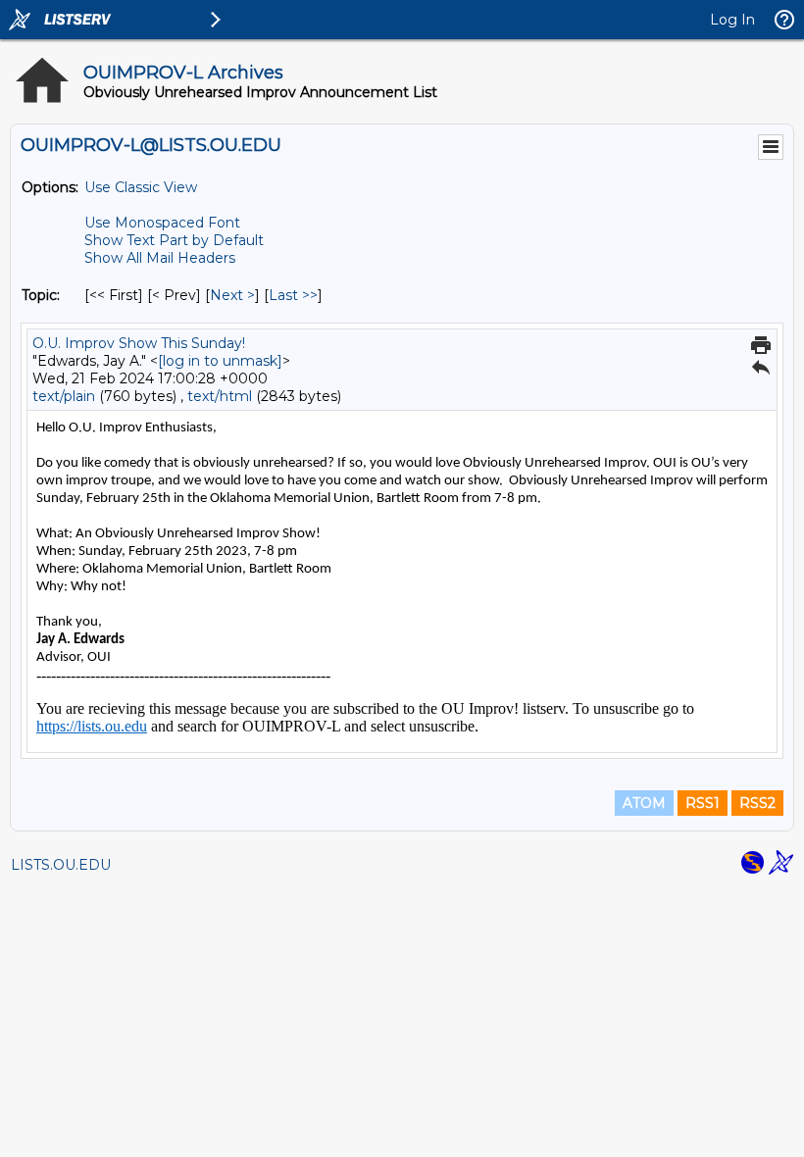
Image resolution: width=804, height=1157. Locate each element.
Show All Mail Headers (159, 258)
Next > (232, 295)
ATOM (644, 803)
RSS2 (757, 803)
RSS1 (702, 803)
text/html (219, 396)
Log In (732, 19)
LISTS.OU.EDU (61, 865)
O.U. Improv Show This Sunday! (138, 343)
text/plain (63, 396)
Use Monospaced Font (162, 222)
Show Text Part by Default (174, 240)
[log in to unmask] (220, 361)
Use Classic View (140, 187)
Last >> (293, 295)
